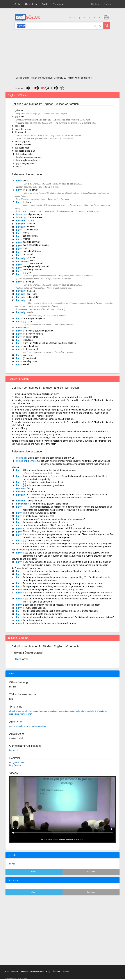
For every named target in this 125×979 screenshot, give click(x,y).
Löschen (91, 871)
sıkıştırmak (31, 358)
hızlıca (31, 220)
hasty (46, 710)
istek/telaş (28, 339)
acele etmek (32, 189)
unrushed (42, 725)
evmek (26, 364)
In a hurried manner (36, 491)
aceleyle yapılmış (23, 128)
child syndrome (28, 460)
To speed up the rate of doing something (42, 613)
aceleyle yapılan (27, 163)
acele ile (31, 223)
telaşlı (21, 125)
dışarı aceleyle (35, 214)
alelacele (31, 290)
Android (14, 971)
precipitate (101, 710)
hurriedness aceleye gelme (29, 156)
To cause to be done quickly (36, 574)
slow (26, 725)
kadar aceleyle (36, 217)
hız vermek (28, 254)
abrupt (12, 710)
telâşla (26, 327)
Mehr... (34, 871)
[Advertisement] (62, 53)
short (30, 713)
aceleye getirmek (34, 333)
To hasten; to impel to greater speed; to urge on (46, 521)
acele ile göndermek (33, 269)
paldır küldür (33, 296)
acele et (22, 132)
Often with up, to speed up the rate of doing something (49, 469)
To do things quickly (32, 619)
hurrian (24, 658)
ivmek (26, 232)
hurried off (13, 750)
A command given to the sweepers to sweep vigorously (49, 623)
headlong (53, 710)
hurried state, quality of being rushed (50, 503)
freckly (30, 488)
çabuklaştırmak (30, 235)
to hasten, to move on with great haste (45, 485)
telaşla (30, 312)
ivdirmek (27, 238)
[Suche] (107, 25)
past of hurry (21, 428)
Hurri (17, 658)
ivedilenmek (32, 229)
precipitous (14, 713)
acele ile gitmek (30, 345)
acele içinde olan (27, 150)
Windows (24, 971)
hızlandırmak (32, 348)
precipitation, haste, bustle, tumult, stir (45, 482)
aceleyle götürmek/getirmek (39, 330)
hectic (61, 710)
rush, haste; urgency (36, 607)
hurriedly (20, 220)
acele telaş (28, 355)
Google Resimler (16, 762)
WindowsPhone (37, 971)
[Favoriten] (62, 89)
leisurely (19, 725)
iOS (7, 971)
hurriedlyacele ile (23, 144)
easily (11, 725)
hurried (12, 863)
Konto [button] (94, 4)
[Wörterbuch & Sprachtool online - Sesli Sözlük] (27, 20)
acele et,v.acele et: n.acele (36, 244)
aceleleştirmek (30, 361)
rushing (23, 713)
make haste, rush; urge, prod (40, 515)
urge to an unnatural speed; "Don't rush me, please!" (48, 525)
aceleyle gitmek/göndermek (36, 266)
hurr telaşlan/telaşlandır (27, 160)
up (21, 217)
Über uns (56, 971)
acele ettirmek (37, 263)
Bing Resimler (15, 765)
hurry (19, 180)
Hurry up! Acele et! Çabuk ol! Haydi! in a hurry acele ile (49, 342)
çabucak (19, 110)
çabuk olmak (32, 336)
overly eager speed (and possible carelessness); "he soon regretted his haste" (60, 610)
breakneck (20, 710)
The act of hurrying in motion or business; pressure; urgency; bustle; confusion (61, 531)
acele (21, 116)
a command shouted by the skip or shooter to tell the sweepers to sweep (58, 528)
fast (40, 710)
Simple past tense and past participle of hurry (37, 393)
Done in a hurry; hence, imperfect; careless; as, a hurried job (44, 418)
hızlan (29, 321)
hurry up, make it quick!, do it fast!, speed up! (48, 540)
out (21, 214)
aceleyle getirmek (31, 241)
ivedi (18, 166)
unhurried (33, 725)
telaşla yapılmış (22, 141)
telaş (28, 201)
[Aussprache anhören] (36, 89)
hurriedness (22, 261)
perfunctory (80, 710)
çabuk (30, 272)
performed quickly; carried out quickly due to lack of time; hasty (49, 406)
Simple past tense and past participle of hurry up (51, 457)
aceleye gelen (26, 153)
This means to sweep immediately (39, 512)
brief (28, 710)
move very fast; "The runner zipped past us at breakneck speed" (54, 518)
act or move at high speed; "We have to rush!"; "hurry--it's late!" (53, 589)
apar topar (32, 293)
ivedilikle (31, 226)
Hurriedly (21, 488)
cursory (34, 710)
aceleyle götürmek (32, 250)
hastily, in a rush (34, 500)
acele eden (24, 147)
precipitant (91, 710)
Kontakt (66, 971)
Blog (48, 971)
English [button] (107, 4)
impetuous (69, 710)
